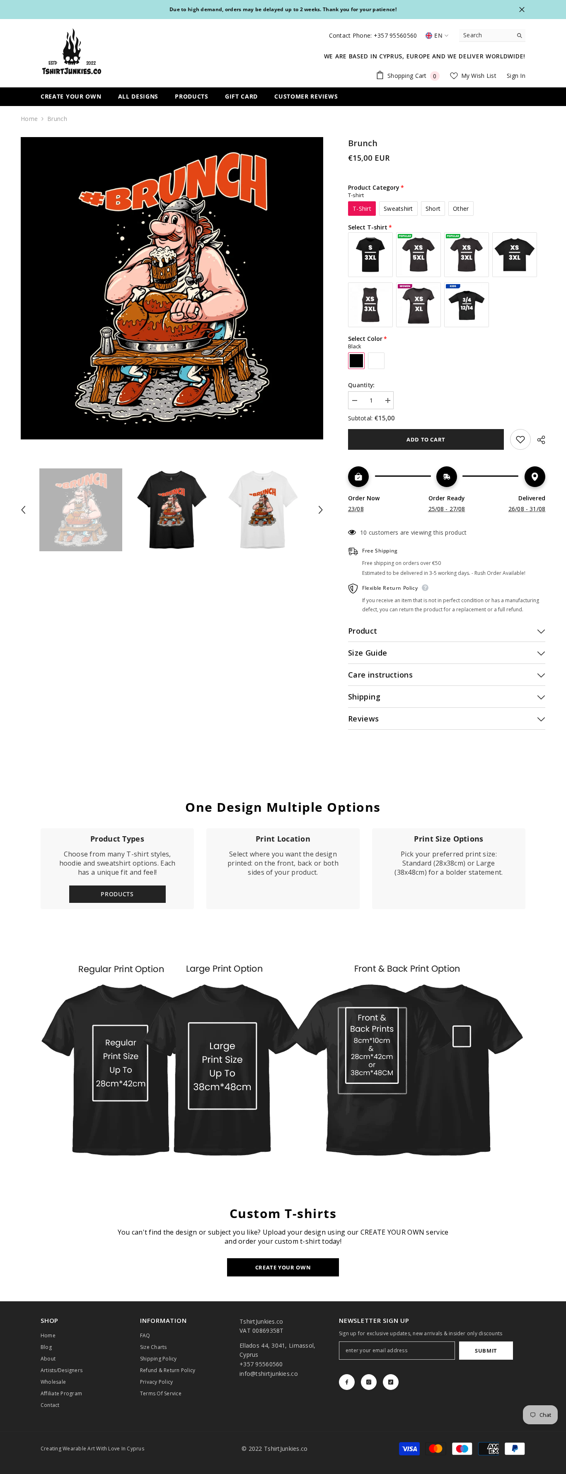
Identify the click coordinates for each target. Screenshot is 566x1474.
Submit (486, 1350)
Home (29, 119)
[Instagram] (369, 1382)
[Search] (492, 35)
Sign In (516, 76)
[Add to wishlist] (520, 439)
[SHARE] (538, 440)
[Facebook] (347, 1382)
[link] (283, 868)
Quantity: (361, 385)
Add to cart (425, 439)
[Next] (320, 510)
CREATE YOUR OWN (283, 1267)
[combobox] (486, 35)
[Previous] (23, 510)
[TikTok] (391, 1382)
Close (521, 9)
